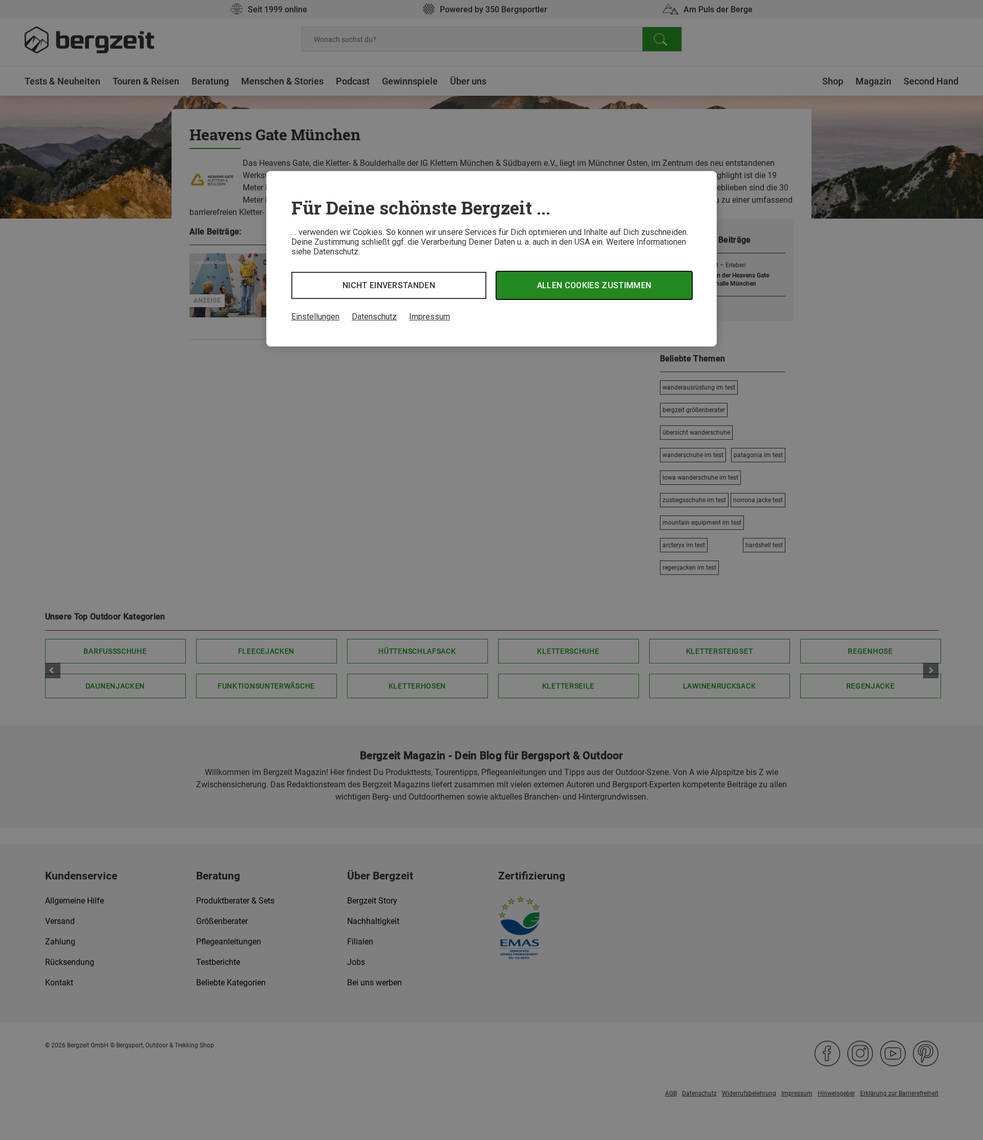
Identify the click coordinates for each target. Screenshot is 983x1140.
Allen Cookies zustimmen (594, 285)
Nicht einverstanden (389, 285)
